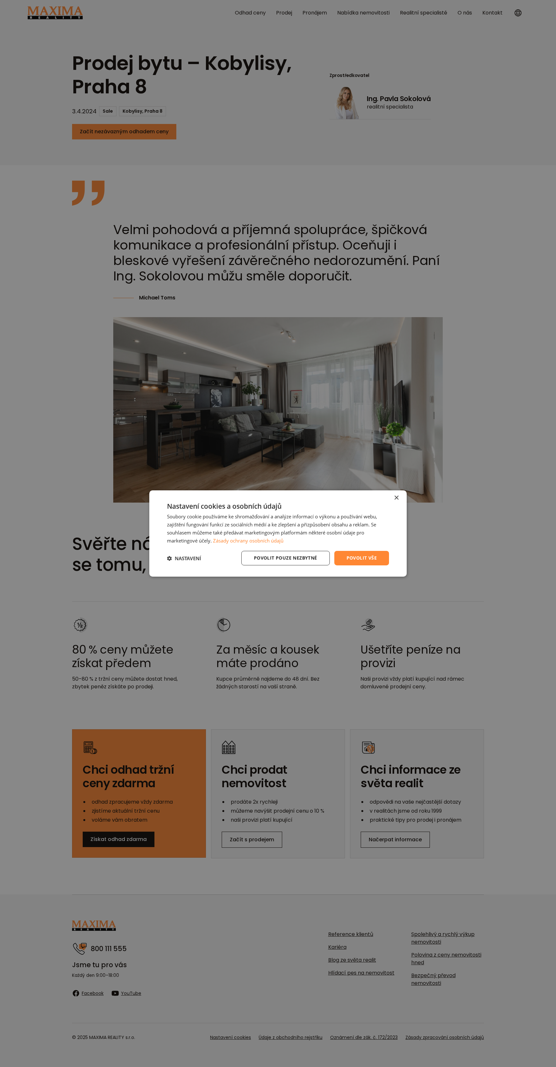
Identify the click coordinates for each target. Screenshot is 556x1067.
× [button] (396, 498)
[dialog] (278, 533)
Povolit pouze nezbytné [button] (285, 558)
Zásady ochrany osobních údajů (248, 540)
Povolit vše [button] (362, 558)
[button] (184, 558)
